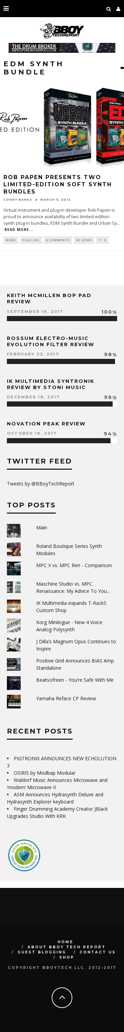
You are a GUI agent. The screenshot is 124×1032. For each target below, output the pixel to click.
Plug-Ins (31, 240)
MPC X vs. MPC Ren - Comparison (74, 565)
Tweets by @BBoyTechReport (40, 483)
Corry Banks (17, 199)
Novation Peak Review (46, 424)
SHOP (66, 957)
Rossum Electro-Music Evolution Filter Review (50, 341)
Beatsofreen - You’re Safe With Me (75, 680)
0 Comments (58, 240)
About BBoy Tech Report (67, 947)
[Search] (108, 8)
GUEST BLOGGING (42, 952)
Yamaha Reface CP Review (66, 698)
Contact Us (98, 952)
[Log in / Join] (118, 8)
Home (65, 942)
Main (41, 527)
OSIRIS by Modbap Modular (44, 773)
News (11, 240)
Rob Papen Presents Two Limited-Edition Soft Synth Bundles (57, 184)
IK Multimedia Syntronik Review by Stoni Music (50, 384)
